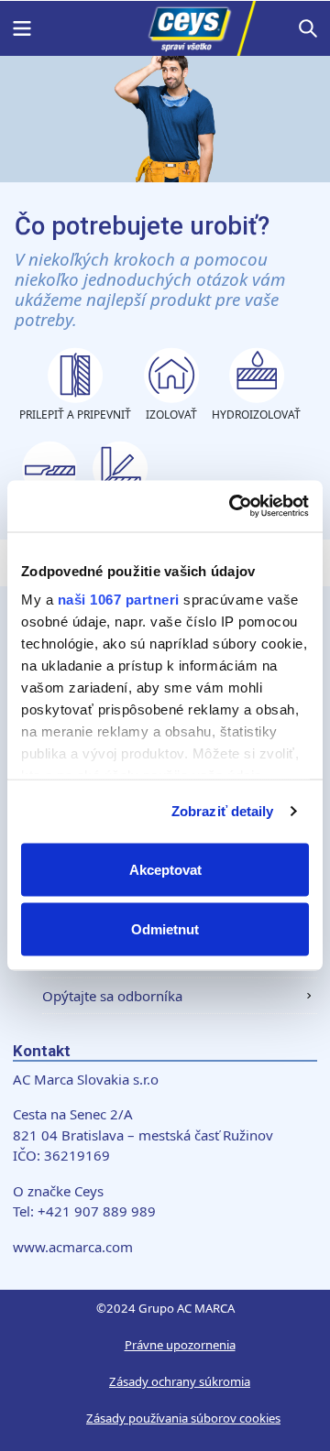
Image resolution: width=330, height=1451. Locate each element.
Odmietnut (165, 929)
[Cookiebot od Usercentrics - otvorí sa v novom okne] (233, 506)
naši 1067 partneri (119, 599)
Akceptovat (165, 869)
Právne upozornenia (180, 1344)
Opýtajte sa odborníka (112, 996)
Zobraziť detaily (222, 811)
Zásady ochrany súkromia (179, 1381)
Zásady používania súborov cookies (183, 1418)
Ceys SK (165, 28)
